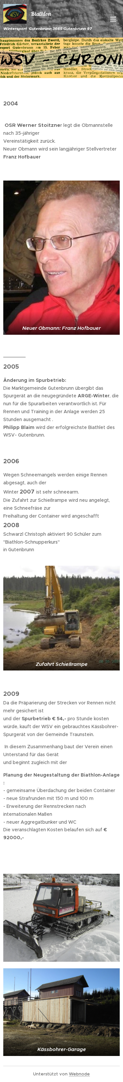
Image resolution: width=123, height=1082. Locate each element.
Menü (113, 18)
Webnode (79, 1074)
